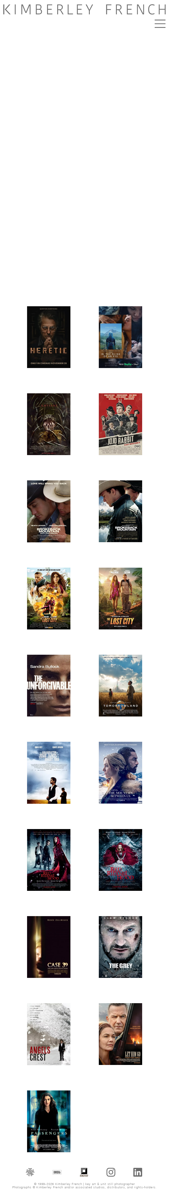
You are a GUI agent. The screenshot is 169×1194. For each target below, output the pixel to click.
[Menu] (160, 23)
